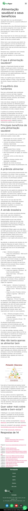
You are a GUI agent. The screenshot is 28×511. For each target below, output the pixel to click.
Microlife (14, 486)
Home (14, 473)
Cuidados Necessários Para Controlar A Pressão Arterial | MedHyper (14, 440)
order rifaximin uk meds (11, 463)
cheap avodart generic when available (15, 462)
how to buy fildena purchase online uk (15, 455)
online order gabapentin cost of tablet (15, 457)
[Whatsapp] (11, 505)
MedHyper (18, 429)
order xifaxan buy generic (12, 465)
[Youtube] (16, 505)
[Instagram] (21, 505)
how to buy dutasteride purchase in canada (16, 451)
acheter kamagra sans (11, 448)
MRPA (14, 480)
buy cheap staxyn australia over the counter (16, 460)
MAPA (14, 476)
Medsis (14, 483)
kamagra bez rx (9, 466)
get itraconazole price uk (12, 459)
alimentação (11, 429)
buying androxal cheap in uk (12, 449)
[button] (26, 3)
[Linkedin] (7, 505)
